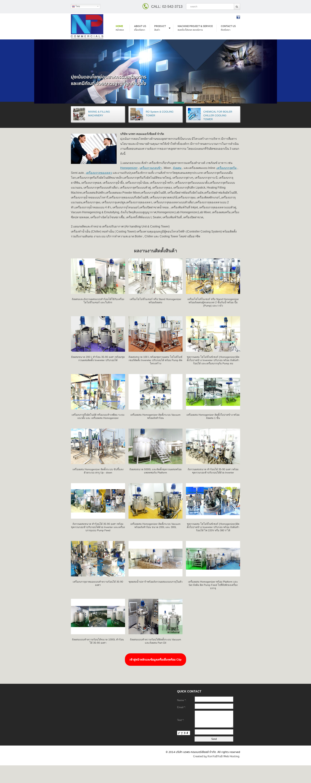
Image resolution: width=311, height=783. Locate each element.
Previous (2, 74)
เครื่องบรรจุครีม (227, 167)
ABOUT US (140, 28)
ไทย (77, 6)
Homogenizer (129, 167)
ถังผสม (177, 167)
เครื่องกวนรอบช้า (151, 167)
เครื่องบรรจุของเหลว (99, 172)
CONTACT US (228, 28)
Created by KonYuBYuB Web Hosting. (216, 756)
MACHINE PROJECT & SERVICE (195, 28)
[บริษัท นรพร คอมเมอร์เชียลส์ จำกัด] (87, 26)
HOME (120, 28)
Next (308, 74)
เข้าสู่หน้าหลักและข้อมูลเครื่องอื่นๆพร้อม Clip (155, 659)
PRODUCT (160, 28)
